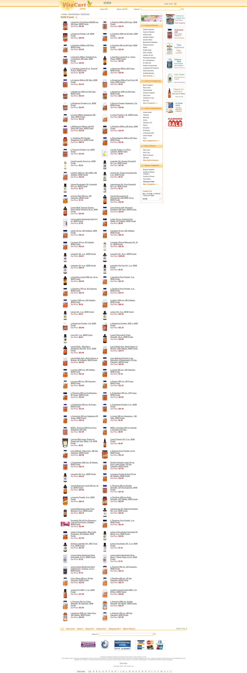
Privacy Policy (123, 663)
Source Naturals (148, 32)
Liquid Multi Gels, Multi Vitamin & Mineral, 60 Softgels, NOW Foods (84, 359)
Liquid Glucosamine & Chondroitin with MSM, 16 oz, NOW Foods (122, 198)
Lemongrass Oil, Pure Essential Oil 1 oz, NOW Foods (123, 185)
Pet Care (146, 100)
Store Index (81, 671)
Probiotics (146, 130)
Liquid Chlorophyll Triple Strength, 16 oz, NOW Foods (121, 336)
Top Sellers (147, 179)
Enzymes (146, 128)
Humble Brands (148, 73)
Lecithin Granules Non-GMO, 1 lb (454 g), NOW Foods (123, 591)
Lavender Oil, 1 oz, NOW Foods (83, 254)
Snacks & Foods (148, 176)
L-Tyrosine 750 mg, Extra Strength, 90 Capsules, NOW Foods (82, 603)
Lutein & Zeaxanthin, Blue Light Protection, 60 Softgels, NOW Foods (83, 534)
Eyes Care (146, 88)
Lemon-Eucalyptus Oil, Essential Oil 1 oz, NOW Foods (84, 185)
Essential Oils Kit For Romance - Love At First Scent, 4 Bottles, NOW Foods (84, 522)
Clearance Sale (148, 182)
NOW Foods (85, 14)
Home (65, 14)
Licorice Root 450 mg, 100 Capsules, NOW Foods (81, 197)
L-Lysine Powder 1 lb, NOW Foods (124, 115)
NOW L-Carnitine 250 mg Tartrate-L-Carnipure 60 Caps (123, 429)
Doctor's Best (147, 40)
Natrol (145, 47)
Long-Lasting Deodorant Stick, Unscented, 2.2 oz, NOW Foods (83, 556)
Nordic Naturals (148, 29)
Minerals (146, 117)
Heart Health (147, 90)
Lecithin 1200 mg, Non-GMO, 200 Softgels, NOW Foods (84, 174)
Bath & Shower (148, 155)
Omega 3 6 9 (147, 123)
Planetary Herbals (149, 58)
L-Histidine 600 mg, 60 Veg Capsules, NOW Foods (121, 579)
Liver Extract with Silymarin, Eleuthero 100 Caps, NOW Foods (123, 209)
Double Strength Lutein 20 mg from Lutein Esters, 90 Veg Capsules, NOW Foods (122, 464)
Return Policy (128, 629)
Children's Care (148, 98)
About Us (89, 629)
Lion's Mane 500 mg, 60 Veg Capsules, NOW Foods (82, 579)
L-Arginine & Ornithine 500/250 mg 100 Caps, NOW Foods (84, 23)
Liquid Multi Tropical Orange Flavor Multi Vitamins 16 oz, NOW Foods (84, 209)
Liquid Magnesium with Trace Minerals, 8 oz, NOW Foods (82, 510)
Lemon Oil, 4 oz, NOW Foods (122, 312)
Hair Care (146, 152)
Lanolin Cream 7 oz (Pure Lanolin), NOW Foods (120, 151)
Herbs (145, 120)
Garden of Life (148, 55)
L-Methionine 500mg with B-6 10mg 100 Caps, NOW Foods (82, 127)
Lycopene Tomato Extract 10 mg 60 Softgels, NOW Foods (123, 475)
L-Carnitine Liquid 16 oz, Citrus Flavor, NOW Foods (122, 58)
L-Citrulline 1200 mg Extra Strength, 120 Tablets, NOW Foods (124, 498)
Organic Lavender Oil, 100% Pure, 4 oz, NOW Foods (84, 545)
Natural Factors (148, 45)
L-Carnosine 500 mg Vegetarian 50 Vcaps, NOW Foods (84, 417)
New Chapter (147, 53)
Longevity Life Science (151, 68)
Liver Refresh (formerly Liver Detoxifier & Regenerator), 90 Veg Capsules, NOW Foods (123, 360)
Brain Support (148, 85)
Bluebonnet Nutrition (150, 42)
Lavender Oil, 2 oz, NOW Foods (83, 474)
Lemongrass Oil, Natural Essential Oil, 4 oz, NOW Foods (124, 510)
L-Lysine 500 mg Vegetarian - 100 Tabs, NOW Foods (123, 417)
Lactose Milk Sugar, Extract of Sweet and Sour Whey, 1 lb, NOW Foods (84, 441)
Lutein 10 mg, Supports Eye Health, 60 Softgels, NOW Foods (123, 220)
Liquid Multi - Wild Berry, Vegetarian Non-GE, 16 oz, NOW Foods (83, 348)
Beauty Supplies (149, 169)
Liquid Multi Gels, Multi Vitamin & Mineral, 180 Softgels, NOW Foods (124, 348)
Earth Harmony (148, 71)
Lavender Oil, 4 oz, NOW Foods (83, 266)
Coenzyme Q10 (148, 133)
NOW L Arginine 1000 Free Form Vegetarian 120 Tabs (83, 429)
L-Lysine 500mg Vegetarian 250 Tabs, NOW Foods (83, 116)
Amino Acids (147, 112)
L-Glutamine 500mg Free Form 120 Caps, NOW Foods (124, 81)
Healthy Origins (148, 37)
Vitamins (146, 115)
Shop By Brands (74, 14)
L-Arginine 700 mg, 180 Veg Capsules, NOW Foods (121, 614)
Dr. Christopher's (149, 60)
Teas (144, 138)
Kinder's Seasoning (150, 65)
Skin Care (146, 150)
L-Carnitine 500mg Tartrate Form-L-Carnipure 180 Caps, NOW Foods (84, 59)
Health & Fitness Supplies (149, 173)
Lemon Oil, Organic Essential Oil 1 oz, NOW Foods (123, 174)
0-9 (90, 671)
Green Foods (147, 135)
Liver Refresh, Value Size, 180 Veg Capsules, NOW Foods (84, 452)
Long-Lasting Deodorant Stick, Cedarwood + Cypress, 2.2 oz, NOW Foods (83, 569)
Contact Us (100, 629)
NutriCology (147, 50)
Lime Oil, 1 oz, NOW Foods (81, 335)
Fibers (145, 125)
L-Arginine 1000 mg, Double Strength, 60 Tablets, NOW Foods (123, 603)
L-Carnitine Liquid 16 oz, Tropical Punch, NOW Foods (84, 69)
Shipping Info (114, 629)
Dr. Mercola (147, 63)
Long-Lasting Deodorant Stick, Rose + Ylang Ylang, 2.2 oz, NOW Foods (123, 557)
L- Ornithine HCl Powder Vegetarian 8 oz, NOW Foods (82, 139)
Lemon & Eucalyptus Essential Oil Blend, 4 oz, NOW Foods (124, 533)
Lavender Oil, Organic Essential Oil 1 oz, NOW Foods (123, 162)
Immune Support (149, 93)
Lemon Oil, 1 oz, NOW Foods (82, 312)
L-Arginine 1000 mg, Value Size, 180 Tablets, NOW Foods (83, 614)
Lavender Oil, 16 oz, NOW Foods (123, 254)
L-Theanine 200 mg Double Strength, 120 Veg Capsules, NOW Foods (123, 488)
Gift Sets (146, 158)
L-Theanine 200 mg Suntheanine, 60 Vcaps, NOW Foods (84, 394)
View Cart (70, 629)
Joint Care (146, 95)
